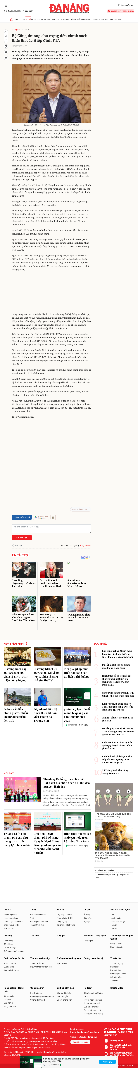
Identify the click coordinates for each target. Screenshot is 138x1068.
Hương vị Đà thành (118, 974)
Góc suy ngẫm (63, 996)
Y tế (60, 19)
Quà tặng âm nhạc (91, 1007)
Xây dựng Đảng (10, 914)
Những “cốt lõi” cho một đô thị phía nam (117, 719)
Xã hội (23, 19)
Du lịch (33, 19)
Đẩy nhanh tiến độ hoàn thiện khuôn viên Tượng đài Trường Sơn (45, 714)
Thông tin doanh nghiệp (69, 958)
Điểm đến (88, 918)
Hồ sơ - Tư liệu (116, 944)
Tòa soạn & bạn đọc (40, 958)
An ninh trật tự (10, 963)
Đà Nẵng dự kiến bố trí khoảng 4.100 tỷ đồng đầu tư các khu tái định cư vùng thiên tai (118, 731)
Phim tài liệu (115, 970)
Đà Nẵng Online (116, 1041)
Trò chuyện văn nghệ (92, 1010)
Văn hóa (113, 928)
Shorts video (116, 988)
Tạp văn (113, 925)
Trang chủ (16, 30)
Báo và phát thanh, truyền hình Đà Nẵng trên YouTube (122, 1054)
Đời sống (66, 19)
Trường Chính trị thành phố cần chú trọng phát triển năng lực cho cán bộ (17, 839)
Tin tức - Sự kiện (117, 963)
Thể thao (73, 19)
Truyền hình (116, 958)
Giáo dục (40, 19)
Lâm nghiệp (8, 1003)
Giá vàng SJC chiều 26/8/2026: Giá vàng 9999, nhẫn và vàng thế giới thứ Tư (46, 674)
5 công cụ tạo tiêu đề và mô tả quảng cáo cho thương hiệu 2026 (77, 714)
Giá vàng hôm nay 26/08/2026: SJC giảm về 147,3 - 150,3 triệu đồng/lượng (16, 674)
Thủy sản (7, 999)
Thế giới (80, 19)
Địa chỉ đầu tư (36, 993)
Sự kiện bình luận (65, 988)
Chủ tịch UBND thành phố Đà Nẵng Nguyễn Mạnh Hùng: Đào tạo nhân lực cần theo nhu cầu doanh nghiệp (47, 843)
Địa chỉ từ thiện (10, 948)
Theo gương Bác (11, 918)
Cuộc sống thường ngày (14, 951)
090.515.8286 (128, 11)
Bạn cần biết (62, 963)
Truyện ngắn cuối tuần (93, 1000)
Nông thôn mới (10, 1006)
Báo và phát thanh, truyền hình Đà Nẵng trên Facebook (121, 1047)
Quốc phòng (9, 967)
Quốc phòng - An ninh (14, 958)
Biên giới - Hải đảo (11, 970)
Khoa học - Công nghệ (91, 19)
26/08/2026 (12, 11)
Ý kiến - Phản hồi (37, 963)
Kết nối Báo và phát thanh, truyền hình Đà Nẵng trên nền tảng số (119, 1032)
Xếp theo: (65, 545)
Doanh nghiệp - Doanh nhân (42, 996)
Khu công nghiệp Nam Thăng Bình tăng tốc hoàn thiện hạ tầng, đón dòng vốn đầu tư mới (117, 653)
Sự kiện (87, 921)
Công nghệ (88, 941)
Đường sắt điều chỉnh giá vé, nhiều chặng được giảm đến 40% (16, 714)
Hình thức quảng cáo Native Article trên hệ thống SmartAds (77, 837)
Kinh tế (28, 19)
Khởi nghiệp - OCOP (65, 918)
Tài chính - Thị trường (66, 925)
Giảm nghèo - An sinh (39, 921)
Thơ (112, 914)
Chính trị (17, 19)
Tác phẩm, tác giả (117, 921)
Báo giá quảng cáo (80, 1042)
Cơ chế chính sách (37, 1000)
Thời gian (73, 545)
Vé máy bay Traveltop (106, 870)
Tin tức (87, 996)
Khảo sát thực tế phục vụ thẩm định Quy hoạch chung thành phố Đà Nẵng (117, 745)
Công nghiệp (62, 921)
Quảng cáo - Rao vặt (94, 958)
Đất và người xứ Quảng (93, 993)
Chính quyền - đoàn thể (13, 921)
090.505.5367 (116, 11)
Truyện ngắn (115, 918)
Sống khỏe (8, 944)
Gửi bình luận (21, 538)
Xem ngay (107, 1062)
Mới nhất (29, 11)
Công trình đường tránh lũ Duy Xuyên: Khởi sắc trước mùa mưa (118, 694)
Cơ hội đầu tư (37, 988)
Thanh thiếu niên (37, 925)
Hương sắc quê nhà (92, 1003)
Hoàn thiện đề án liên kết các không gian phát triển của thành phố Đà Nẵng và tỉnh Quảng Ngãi (117, 680)
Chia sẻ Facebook (22, 517)
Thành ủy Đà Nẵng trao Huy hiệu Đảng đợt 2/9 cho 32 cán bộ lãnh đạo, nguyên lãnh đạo (66, 782)
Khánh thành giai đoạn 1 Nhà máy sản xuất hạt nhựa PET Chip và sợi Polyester (117, 759)
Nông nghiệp (9, 996)
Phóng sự (114, 967)
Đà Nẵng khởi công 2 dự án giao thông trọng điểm (116, 666)
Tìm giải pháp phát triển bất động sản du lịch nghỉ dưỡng (76, 672)
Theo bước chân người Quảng (111, 19)
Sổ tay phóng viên (64, 1000)
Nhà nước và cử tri (11, 925)
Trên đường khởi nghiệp (94, 1014)
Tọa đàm (114, 981)
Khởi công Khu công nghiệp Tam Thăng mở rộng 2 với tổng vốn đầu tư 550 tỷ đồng (117, 706)
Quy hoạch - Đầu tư (65, 914)
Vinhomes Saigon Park (106, 875)
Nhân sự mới (9, 928)
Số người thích (85, 545)
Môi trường (8, 941)
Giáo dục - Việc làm (38, 914)
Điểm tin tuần (116, 977)
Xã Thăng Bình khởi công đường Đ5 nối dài (115, 772)
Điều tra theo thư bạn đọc (41, 967)
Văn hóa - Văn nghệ (51, 19)
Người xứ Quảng (117, 947)
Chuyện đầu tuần (64, 993)
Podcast (88, 988)
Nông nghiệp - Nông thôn (14, 989)
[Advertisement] (51, 292)
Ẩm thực (87, 914)
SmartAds (55, 1065)
